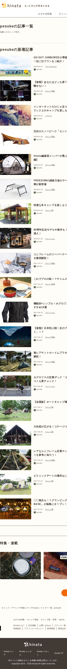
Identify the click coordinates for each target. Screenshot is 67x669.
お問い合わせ (45, 625)
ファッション (50, 239)
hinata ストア (9, 653)
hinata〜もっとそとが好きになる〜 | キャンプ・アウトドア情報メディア (33, 644)
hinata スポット (43, 653)
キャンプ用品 (50, 91)
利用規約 (17, 628)
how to (62, 620)
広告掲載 (32, 625)
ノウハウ (48, 116)
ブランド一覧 (60, 625)
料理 (54, 620)
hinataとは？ (19, 625)
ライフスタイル (51, 66)
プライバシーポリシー (34, 628)
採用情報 (51, 628)
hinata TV (59, 653)
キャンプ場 (49, 210)
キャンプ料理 (50, 284)
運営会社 (62, 628)
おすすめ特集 (45, 14)
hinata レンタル (25, 653)
